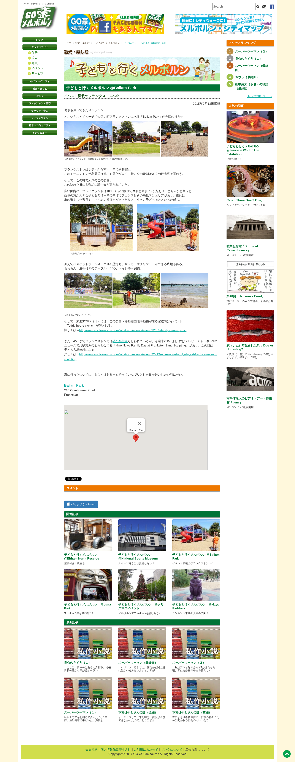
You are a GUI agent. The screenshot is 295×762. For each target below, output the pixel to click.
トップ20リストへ (259, 96)
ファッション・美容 (39, 103)
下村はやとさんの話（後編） (138, 712)
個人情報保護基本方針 (116, 749)
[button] (136, 438)
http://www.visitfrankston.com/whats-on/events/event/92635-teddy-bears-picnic (132, 330)
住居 (35, 52)
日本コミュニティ (39, 125)
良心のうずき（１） (77, 662)
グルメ (39, 96)
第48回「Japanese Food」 (246, 296)
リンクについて (171, 749)
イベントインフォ (39, 81)
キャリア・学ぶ (39, 110)
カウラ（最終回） (247, 77)
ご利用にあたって (146, 749)
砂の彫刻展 (120, 341)
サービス (38, 73)
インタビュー (39, 132)
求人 (35, 58)
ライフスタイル (39, 118)
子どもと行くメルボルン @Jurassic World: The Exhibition (243, 150)
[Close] (140, 423)
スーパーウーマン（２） (189, 662)
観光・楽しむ (39, 88)
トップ (67, 43)
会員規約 (92, 749)
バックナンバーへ (82, 504)
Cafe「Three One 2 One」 (245, 200)
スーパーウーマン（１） (80, 712)
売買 (35, 63)
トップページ (39, 39)
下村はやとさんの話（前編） (192, 712)
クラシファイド (39, 47)
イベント (38, 68)
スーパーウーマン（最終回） (138, 662)
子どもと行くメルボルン (107, 43)
